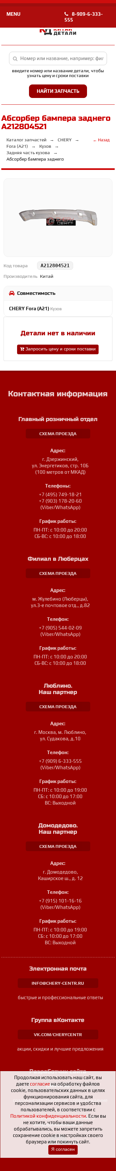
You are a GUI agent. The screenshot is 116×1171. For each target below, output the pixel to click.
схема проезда (57, 433)
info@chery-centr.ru (58, 983)
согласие (40, 1084)
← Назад (101, 139)
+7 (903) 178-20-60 (60, 501)
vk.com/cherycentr (58, 1034)
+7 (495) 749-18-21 (60, 494)
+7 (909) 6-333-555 (60, 761)
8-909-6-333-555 (83, 16)
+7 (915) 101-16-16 (60, 900)
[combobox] (58, 58)
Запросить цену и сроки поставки (60, 349)
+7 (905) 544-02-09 (60, 627)
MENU (13, 14)
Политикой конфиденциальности (48, 1116)
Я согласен (63, 1149)
